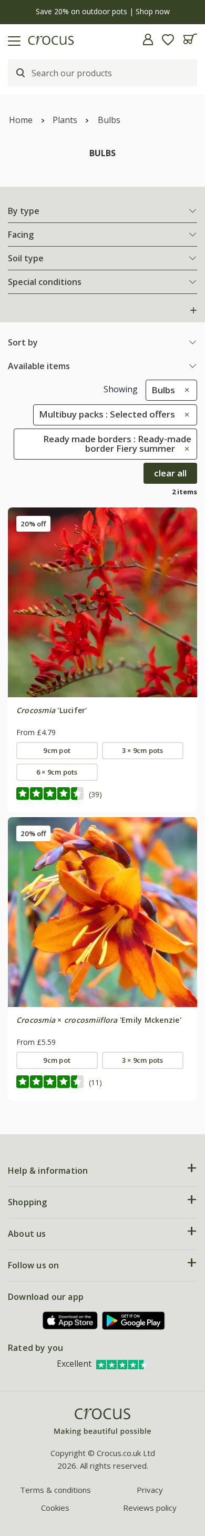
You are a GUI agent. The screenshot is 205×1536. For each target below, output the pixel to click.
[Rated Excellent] (122, 1363)
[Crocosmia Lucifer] (102, 602)
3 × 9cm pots (142, 750)
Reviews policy (150, 1507)
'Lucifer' (51, 710)
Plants (65, 120)
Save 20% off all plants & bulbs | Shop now (104, 11)
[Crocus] (102, 1422)
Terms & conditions (55, 1489)
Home (21, 120)
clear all (170, 473)
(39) (95, 794)
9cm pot (56, 750)
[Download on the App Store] (70, 1320)
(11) (95, 1082)
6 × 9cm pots (57, 772)
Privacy (150, 1489)
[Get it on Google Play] (133, 1320)
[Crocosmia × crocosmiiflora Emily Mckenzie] (102, 911)
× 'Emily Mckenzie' (98, 1020)
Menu (12, 39)
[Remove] (184, 390)
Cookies (55, 1507)
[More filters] (193, 310)
